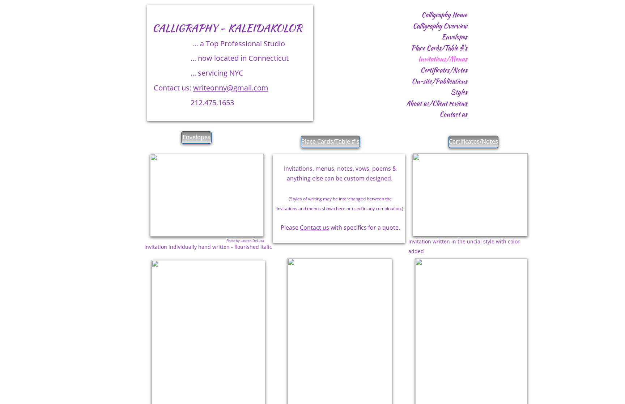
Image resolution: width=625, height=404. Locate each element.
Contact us (453, 114)
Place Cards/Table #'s (439, 48)
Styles (459, 92)
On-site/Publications (439, 81)
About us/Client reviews (436, 103)
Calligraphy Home (444, 15)
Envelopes (454, 37)
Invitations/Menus (442, 59)
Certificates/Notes (443, 70)
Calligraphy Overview (440, 26)
